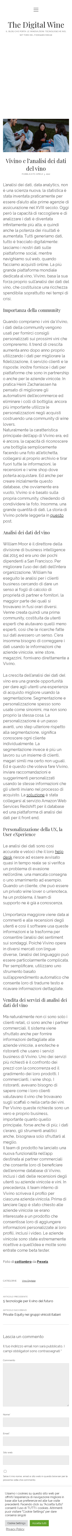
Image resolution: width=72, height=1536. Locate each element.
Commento (9, 1360)
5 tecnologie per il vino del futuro (28, 1301)
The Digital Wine (36, 24)
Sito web (7, 1452)
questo (57, 515)
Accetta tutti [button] (39, 1523)
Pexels (42, 1262)
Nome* (6, 1414)
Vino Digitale (29, 1280)
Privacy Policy (15, 1529)
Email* (6, 1433)
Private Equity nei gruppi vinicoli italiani (32, 1314)
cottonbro (23, 1262)
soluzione (35, 795)
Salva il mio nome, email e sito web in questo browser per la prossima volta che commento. (35, 1478)
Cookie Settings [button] (16, 1523)
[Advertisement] (36, 80)
